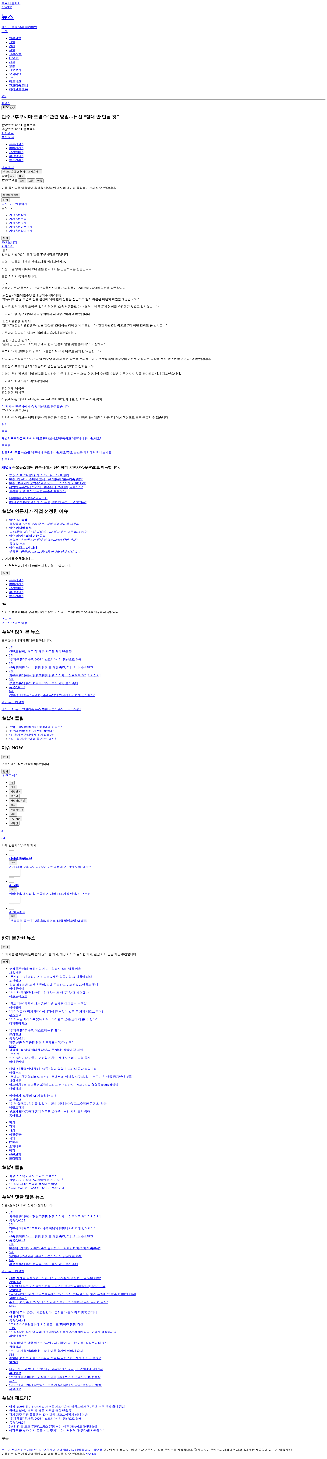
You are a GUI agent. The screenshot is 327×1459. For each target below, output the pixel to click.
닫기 (5, 424)
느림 (22, 180)
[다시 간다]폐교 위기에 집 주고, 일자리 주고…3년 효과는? (47, 502)
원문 (8, 133)
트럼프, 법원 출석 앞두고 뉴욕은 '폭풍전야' (37, 491)
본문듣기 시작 (11, 195)
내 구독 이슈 (10, 775)
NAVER (91, 1453)
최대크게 (26, 230)
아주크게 (26, 226)
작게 (23, 214)
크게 (23, 222)
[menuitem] (167, 144)
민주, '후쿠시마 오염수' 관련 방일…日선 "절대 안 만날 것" (47, 483)
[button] (16, 144)
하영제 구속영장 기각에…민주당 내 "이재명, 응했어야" (46, 487)
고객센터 (62, 1449)
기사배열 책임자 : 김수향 (85, 1449)
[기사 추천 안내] (32, 559)
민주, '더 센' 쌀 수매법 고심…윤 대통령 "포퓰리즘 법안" (46, 479)
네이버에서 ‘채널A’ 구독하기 (28, 498)
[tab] (15, 38)
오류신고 (49, 1449)
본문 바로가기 (11, 3)
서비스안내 (34, 1449)
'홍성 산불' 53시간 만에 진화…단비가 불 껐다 (39, 475)
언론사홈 (8, 459)
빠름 (39, 180)
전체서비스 (18, 1449)
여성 (21, 176)
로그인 (6, 1449)
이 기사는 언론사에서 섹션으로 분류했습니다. (36, 406)
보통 (30, 180)
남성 (12, 176)
